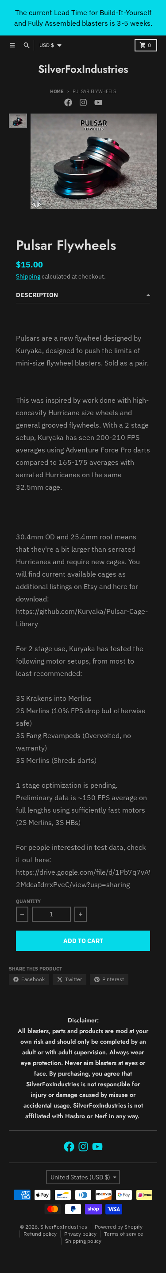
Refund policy (40, 1233)
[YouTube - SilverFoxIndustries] (98, 102)
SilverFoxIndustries (83, 69)
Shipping (28, 276)
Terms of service (123, 1233)
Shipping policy (83, 1241)
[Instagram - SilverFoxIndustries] (83, 102)
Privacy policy (80, 1233)
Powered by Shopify (119, 1226)
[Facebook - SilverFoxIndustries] (68, 102)
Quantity (28, 901)
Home (57, 91)
